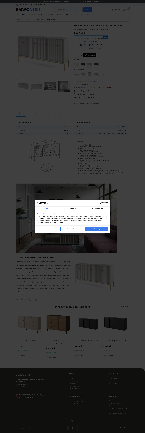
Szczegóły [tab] (72, 208)
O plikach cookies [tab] (97, 208)
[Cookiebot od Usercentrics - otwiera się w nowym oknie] (101, 203)
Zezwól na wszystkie (96, 229)
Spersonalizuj (71, 229)
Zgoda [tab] (47, 208)
